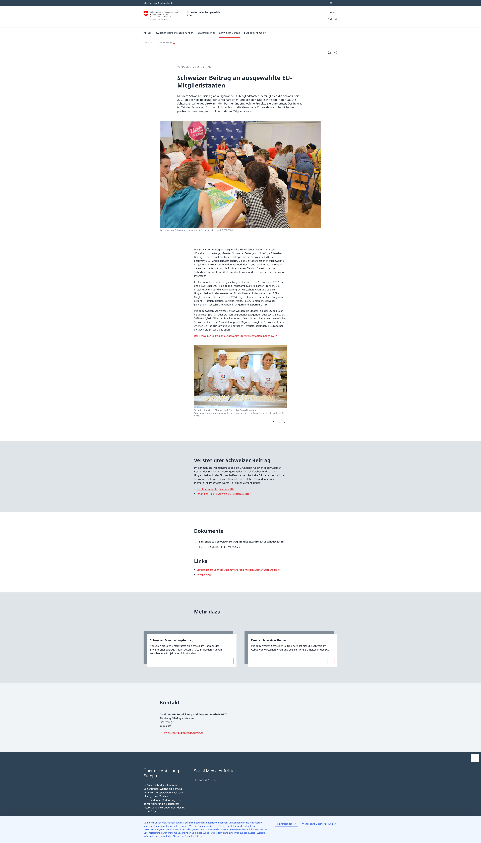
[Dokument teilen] (335, 52)
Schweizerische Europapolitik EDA (204, 14)
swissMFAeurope (208, 780)
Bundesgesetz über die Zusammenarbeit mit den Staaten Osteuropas (237, 569)
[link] (190, 649)
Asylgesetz (203, 574)
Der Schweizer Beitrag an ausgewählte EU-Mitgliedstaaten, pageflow (234, 335)
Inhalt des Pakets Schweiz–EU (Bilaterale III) (222, 493)
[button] (148, 33)
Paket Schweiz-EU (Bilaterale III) (215, 489)
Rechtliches (197, 836)
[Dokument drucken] (329, 52)
